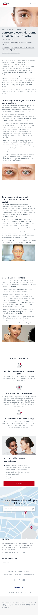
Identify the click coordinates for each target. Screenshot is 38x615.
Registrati (19, 484)
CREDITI (27, 571)
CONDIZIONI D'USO (15, 571)
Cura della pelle (21, 29)
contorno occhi (7, 70)
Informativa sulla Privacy (12, 575)
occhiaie (15, 108)
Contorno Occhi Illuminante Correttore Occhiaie (17, 301)
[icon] (32, 509)
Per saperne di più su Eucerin (13, 552)
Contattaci (6, 563)
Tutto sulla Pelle (8, 29)
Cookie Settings (28, 575)
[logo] (5, 3)
